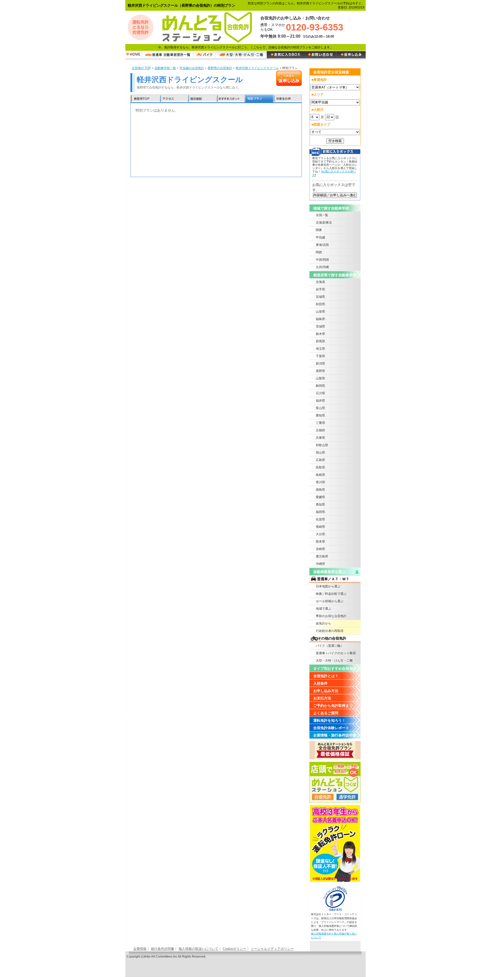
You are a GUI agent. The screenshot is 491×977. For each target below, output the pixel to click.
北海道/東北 (324, 222)
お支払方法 (322, 698)
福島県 (320, 319)
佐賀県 (320, 519)
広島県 (320, 460)
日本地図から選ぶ (328, 586)
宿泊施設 (202, 99)
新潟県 (320, 363)
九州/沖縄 (322, 267)
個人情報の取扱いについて (198, 949)
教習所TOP (145, 99)
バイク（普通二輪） (329, 645)
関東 (319, 230)
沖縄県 (320, 564)
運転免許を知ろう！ (329, 720)
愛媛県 (320, 497)
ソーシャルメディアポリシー (272, 949)
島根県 (320, 475)
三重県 (320, 423)
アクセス (174, 99)
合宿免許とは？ (325, 676)
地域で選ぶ (323, 608)
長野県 (320, 371)
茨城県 (320, 326)
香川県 (320, 482)
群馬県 (320, 341)
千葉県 (320, 356)
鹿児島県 (322, 556)
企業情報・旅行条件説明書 (334, 735)
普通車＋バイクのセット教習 (336, 653)
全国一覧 (322, 215)
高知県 (320, 504)
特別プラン (259, 99)
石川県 (320, 393)
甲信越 (320, 237)
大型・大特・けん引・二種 (334, 660)
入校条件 (320, 683)
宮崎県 (320, 549)
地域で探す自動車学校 (331, 208)
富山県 (320, 408)
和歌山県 (322, 445)
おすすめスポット (230, 99)
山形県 (320, 311)
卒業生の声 (287, 99)
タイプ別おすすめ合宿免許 (334, 668)
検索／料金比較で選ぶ (331, 594)
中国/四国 (322, 259)
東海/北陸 (322, 245)
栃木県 (320, 334)
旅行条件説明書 (162, 949)
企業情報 (140, 949)
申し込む (289, 78)
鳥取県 (320, 467)
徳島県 (320, 489)
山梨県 (320, 378)
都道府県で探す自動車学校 (334, 275)
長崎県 (320, 527)
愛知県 (320, 415)
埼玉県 (320, 348)
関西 (319, 252)
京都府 (320, 430)
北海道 (320, 282)
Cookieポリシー (234, 949)
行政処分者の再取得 (329, 631)
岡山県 (320, 452)
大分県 (320, 534)
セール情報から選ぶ (329, 601)
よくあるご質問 (325, 713)
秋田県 (320, 304)
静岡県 (320, 386)
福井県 (320, 400)
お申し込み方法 (325, 691)
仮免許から (323, 623)
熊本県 (320, 541)
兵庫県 (320, 438)
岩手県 (320, 289)
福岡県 (320, 512)
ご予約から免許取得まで (333, 706)
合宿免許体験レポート (331, 728)
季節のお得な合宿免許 (331, 616)
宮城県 (320, 297)
